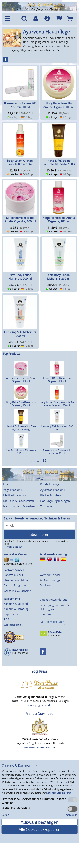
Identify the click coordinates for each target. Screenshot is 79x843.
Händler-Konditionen (17, 580)
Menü (11, 19)
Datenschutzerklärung (53, 599)
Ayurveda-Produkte (52, 490)
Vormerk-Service (50, 575)
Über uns (45, 614)
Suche (24, 19)
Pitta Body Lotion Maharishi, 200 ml (20, 276)
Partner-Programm (16, 585)
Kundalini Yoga (49, 484)
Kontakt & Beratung (16, 609)
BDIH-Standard (20, 652)
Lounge (39, 478)
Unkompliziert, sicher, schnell (19, 563)
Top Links (46, 506)
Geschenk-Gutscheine (17, 591)
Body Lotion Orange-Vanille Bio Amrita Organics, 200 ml (20, 164)
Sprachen (58, 19)
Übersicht (9, 484)
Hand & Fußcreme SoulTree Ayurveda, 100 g (59, 162)
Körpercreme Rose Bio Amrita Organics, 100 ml (20, 219)
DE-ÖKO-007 (54, 635)
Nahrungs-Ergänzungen (55, 501)
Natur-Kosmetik (20, 649)
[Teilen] (5, 59)
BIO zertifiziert (55, 632)
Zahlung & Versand (16, 603)
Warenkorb (70, 19)
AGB (6, 619)
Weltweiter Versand (16, 554)
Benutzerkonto (35, 19)
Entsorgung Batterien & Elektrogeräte (54, 607)
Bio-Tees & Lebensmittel (18, 501)
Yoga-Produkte (12, 490)
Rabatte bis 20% (14, 575)
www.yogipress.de (39, 705)
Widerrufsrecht (13, 624)
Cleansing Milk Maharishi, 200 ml (20, 333)
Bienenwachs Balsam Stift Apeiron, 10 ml (20, 105)
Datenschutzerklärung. (58, 792)
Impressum (11, 614)
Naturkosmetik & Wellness (20, 506)
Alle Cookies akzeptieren (39, 829)
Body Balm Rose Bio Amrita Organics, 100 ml (58, 105)
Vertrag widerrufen (52, 621)
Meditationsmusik (14, 495)
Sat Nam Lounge (50, 580)
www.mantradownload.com (39, 747)
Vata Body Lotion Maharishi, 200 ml (58, 276)
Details (5, 814)
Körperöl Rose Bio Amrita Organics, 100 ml (59, 219)
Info (47, 19)
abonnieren (39, 534)
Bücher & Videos (50, 495)
